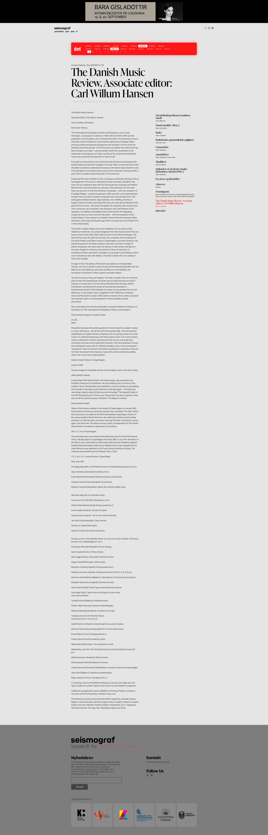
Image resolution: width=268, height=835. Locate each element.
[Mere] (77, 31)
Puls (67, 31)
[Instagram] (147, 775)
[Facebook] (151, 775)
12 (125, 52)
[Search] (205, 28)
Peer (73, 31)
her (96, 773)
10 (116, 52)
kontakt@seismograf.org (157, 761)
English (212, 28)
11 (120, 52)
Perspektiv (59, 31)
